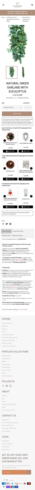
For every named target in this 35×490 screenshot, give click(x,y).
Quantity (26, 103)
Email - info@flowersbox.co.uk (10, 423)
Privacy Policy (5, 447)
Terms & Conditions (7, 444)
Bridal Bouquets (6, 367)
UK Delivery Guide (6, 235)
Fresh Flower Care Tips (8, 410)
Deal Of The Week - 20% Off (9, 337)
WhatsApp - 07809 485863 (9, 428)
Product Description (6, 231)
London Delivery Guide (18, 231)
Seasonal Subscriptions (8, 335)
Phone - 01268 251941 (8, 425)
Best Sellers (5, 326)
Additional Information (17, 235)
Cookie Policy (5, 449)
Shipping (15, 98)
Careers (4, 401)
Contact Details (6, 431)
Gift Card (4, 329)
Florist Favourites (6, 343)
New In (4, 332)
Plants (3, 373)
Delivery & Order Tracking (9, 404)
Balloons (4, 361)
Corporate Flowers (7, 323)
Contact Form (5, 420)
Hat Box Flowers (6, 359)
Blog (3, 398)
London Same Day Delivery (9, 346)
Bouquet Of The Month (8, 340)
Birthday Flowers (6, 356)
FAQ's (3, 407)
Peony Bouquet (6, 364)
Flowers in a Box (6, 370)
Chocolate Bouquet (7, 376)
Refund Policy (5, 441)
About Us (4, 396)
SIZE (3, 103)
